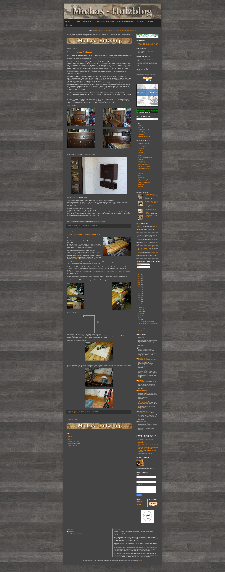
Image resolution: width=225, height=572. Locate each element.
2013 (139, 301)
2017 (139, 293)
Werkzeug (140, 134)
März (140, 326)
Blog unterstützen (72, 447)
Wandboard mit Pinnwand (144, 182)
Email (137, 503)
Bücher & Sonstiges (72, 445)
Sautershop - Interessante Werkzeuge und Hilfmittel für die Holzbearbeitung (148, 448)
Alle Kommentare (143, 267)
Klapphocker (141, 159)
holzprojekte (141, 380)
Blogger (140, 560)
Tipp (139, 131)
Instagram (138, 504)
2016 (139, 295)
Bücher (139, 125)
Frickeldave (141, 337)
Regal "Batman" (141, 161)
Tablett (139, 175)
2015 (139, 297)
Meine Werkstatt (88, 21)
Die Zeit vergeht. (101, 221)
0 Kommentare (94, 225)
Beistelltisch (141, 145)
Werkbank (84, 412)
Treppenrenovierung (143, 179)
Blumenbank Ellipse (142, 146)
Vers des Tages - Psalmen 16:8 (145, 51)
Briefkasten (73, 226)
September (142, 313)
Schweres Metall (142, 381)
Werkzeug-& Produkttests (125, 21)
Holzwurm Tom (142, 421)
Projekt (77, 226)
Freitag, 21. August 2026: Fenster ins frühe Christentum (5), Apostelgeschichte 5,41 (148, 44)
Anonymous (139, 239)
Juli (140, 315)
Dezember (142, 307)
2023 (139, 280)
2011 (139, 305)
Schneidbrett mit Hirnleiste (144, 168)
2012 (139, 303)
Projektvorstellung (83, 226)
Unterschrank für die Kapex (144, 180)
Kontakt (138, 71)
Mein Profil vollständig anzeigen (74, 533)
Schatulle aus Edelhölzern (144, 166)
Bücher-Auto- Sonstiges (145, 21)
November (142, 309)
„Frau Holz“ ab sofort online (144, 412)
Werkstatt (89, 412)
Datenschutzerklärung (143, 423)
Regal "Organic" (141, 163)
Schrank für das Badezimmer (145, 170)
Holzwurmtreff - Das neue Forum (145, 439)
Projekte (77, 21)
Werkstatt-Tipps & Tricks (105, 21)
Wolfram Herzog (140, 226)
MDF (76, 258)
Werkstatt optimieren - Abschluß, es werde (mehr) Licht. (151, 196)
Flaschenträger (141, 155)
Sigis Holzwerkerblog (143, 401)
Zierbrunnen (141, 188)
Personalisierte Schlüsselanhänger (145, 338)
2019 (139, 289)
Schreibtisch (141, 171)
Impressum (139, 501)
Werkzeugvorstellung (143, 136)
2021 (139, 284)
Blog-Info (68, 25)
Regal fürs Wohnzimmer (143, 164)
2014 (139, 299)
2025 (139, 276)
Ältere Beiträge (127, 417)
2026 (139, 274)
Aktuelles (68, 21)
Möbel (139, 127)
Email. (87, 35)
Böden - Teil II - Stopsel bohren (145, 391)
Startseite (99, 417)
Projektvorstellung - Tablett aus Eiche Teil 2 (151, 216)
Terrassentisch (141, 177)
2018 (139, 291)
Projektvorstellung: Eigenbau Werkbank (83, 234)
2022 (139, 282)
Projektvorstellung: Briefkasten (79, 52)
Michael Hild (139, 233)
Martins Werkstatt (142, 390)
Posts (140, 264)
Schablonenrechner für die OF (145, 453)
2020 (139, 287)
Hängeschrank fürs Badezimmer (145, 157)
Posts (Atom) (75, 419)
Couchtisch (140, 150)
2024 (139, 278)
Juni (140, 317)
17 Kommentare (94, 411)
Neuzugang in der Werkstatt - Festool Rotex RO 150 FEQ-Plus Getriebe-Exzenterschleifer (151, 203)
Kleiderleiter (141, 371)
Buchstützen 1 (141, 148)
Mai (140, 319)
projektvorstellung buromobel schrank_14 (146, 235)
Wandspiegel (141, 184)
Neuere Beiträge (71, 417)
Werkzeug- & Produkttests (74, 443)
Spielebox (140, 173)
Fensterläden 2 (141, 154)
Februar (141, 328)
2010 (139, 330)
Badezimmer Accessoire (143, 143)
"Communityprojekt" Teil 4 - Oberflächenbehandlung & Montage (151, 211)
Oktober (141, 311)
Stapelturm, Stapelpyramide (144, 402)
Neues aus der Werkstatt (144, 411)
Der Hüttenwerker (142, 358)
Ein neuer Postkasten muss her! (145, 349)
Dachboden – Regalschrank (144, 359)
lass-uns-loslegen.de (143, 370)
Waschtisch (140, 186)
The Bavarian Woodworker (145, 348)
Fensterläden (141, 152)
